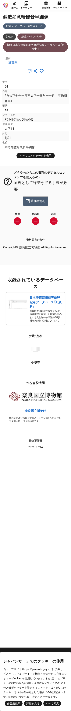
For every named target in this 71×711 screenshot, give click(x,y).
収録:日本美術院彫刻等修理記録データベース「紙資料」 (35, 46)
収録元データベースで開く (22, 25)
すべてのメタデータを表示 (35, 155)
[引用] (30, 71)
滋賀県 (12, 62)
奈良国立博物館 (35, 411)
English (46, 7)
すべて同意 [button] (52, 703)
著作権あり (38, 201)
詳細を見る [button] (33, 703)
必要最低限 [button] (13, 703)
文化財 (9, 36)
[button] (60, 5)
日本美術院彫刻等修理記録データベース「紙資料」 (46, 302)
